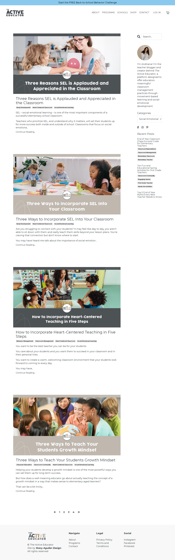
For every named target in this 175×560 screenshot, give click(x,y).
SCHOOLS (122, 12)
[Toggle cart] (168, 13)
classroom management (44, 341)
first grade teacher (145, 183)
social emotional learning (64, 107)
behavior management (25, 341)
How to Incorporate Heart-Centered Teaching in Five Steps (66, 334)
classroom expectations (147, 149)
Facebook (129, 543)
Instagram (130, 539)
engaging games (144, 179)
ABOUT (96, 12)
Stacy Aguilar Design (48, 548)
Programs (74, 543)
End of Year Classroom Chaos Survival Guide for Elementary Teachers (148, 142)
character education (24, 465)
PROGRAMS (108, 12)
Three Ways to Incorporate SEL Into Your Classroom (65, 219)
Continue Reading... (26, 132)
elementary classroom (146, 156)
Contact (73, 546)
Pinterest (129, 546)
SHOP (133, 12)
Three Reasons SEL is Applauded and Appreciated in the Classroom (66, 100)
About (72, 539)
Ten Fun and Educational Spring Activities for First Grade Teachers (149, 169)
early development (23, 107)
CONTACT (144, 12)
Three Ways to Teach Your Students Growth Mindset (65, 460)
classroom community (42, 465)
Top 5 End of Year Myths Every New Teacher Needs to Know (149, 194)
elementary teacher (145, 160)
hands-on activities (145, 186)
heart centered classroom (42, 107)
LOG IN (157, 12)
